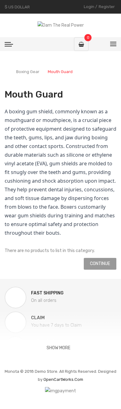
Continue (100, 263)
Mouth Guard (60, 72)
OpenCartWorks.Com (63, 379)
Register (107, 6)
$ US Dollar (18, 7)
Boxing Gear (27, 72)
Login (89, 6)
